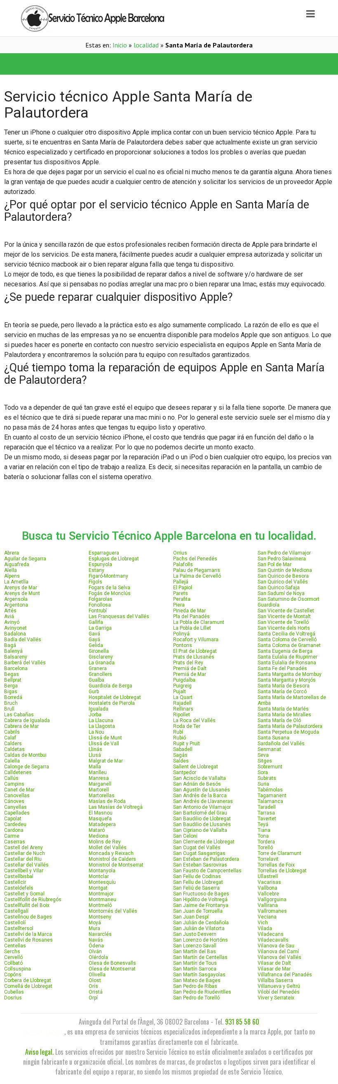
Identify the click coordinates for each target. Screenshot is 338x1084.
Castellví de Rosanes (28, 940)
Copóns (12, 975)
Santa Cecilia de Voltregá (286, 634)
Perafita (181, 599)
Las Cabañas (19, 715)
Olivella (97, 975)
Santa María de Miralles (284, 715)
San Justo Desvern (194, 934)
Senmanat (269, 749)
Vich (263, 923)
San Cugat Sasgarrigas (199, 853)
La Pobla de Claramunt (198, 622)
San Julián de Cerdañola (201, 923)
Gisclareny (101, 657)
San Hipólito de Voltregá (200, 899)
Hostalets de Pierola (112, 703)
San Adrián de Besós (197, 784)
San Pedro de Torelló (196, 998)
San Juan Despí (191, 917)
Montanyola (102, 871)
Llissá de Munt (105, 738)
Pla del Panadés (191, 616)
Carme (11, 836)
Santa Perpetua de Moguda (288, 732)
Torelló (265, 847)
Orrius (180, 553)
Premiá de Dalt (190, 668)
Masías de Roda (107, 801)
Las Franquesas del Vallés (119, 616)
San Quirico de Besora (283, 576)
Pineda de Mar (189, 611)
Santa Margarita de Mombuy (290, 674)
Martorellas (102, 795)
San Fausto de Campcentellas (207, 871)
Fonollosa (100, 605)
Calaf (10, 738)
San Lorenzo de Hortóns (200, 940)
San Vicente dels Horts (284, 628)
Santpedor (184, 772)
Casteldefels (18, 888)
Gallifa (96, 622)
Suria (263, 784)
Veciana (267, 917)
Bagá (10, 645)
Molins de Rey (105, 842)
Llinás (95, 749)
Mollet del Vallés (108, 847)
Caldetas (14, 749)
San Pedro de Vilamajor (284, 553)
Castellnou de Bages (28, 917)
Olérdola (98, 957)
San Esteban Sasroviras (200, 865)
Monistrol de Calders (112, 859)
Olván (95, 951)
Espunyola (100, 564)
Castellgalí (16, 911)
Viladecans (271, 934)
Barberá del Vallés (25, 663)
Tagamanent (272, 795)
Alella (10, 570)
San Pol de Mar (274, 564)
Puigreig (182, 686)
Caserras (14, 842)
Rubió (179, 738)
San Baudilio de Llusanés (202, 824)
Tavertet (267, 819)
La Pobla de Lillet (192, 628)
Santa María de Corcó (282, 691)
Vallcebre (268, 894)
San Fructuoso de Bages (201, 894)
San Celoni (185, 836)
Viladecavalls (273, 940)
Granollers (100, 674)
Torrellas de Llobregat (282, 871)
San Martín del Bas (194, 951)
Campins (14, 784)
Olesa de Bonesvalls (112, 963)
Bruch (11, 703)
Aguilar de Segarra (25, 559)
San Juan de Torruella (198, 911)
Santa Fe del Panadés (282, 668)
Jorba (95, 715)
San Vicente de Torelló (283, 622)
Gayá (94, 639)
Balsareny (15, 657)
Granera (98, 668)
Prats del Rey (188, 663)
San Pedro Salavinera (282, 559)
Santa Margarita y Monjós (287, 680)
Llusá (95, 755)
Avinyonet (15, 628)
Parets (180, 593)
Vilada (265, 928)
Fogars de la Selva (109, 587)
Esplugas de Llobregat (114, 559)
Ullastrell (268, 876)
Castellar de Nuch (24, 853)
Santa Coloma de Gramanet (289, 645)
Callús (11, 778)
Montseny (100, 917)
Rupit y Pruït (186, 743)
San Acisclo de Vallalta (199, 778)
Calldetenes (18, 772)
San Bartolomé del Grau (200, 813)
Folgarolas (101, 599)
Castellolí (15, 923)
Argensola (16, 599)
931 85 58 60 (242, 1022)
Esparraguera (104, 553)
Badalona (15, 634)
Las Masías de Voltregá (116, 807)
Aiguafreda (16, 564)
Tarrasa (266, 813)
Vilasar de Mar (274, 969)
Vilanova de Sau (276, 946)
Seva (263, 755)
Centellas (15, 946)
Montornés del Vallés (113, 911)
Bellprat (12, 680)
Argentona (16, 605)
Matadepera (102, 824)
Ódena (96, 946)
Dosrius (13, 998)
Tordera (266, 842)
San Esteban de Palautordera (206, 859)
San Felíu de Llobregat (198, 882)
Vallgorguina (272, 899)
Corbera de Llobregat (27, 980)
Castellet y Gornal (24, 894)
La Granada (102, 663)
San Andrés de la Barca (200, 795)
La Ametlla (16, 582)
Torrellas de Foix (276, 865)
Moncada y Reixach (111, 853)
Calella (12, 761)
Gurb (94, 691)
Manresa (99, 778)
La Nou (96, 732)
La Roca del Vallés (194, 720)
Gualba (96, 680)
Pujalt (179, 691)
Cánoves (14, 801)
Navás (96, 940)
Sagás (180, 755)
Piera (179, 605)
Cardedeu (15, 824)
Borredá (13, 697)
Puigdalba (184, 680)
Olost (95, 980)
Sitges (265, 761)
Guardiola (268, 605)
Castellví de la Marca (28, 934)
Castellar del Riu (23, 859)
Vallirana (268, 905)
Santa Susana (273, 738)
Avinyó (11, 622)
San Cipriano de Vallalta (200, 830)
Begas (11, 674)
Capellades (17, 813)
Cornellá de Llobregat (28, 986)
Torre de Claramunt (279, 853)
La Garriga (100, 628)
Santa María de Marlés (283, 709)
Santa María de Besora (284, 686)
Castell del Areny (23, 847)
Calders (13, 743)
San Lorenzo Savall (194, 946)
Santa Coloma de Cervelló (287, 639)
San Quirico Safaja (279, 587)
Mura (94, 928)
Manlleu (98, 772)
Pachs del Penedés (195, 559)
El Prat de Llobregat (195, 651)
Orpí (93, 998)
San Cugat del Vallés (197, 847)
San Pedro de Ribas (195, 986)
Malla (95, 767)
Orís (93, 986)
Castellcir (15, 882)
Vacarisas (269, 882)
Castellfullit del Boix (26, 905)
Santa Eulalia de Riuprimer (287, 657)
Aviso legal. (39, 1052)
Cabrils (12, 732)
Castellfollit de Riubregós (32, 899)
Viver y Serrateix (276, 998)
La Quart (182, 697)
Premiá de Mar (189, 674)
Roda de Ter (186, 726)
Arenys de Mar (20, 587)
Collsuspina (17, 969)
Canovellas (17, 795)
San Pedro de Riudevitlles (202, 992)
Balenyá (13, 651)
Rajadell (182, 703)
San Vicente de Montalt (284, 616)
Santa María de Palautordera (290, 726)
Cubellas (14, 992)
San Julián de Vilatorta (199, 928)
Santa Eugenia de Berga (285, 651)
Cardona (13, 830)
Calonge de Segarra (26, 767)
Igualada (98, 709)
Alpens (12, 576)
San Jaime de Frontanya (200, 905)
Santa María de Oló (279, 720)
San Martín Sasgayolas (199, 975)
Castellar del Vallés (26, 865)
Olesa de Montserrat (112, 969)
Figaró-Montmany (108, 576)
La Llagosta (102, 726)
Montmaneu (102, 899)
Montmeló (100, 905)
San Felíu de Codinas (197, 876)
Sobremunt (270, 767)
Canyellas (15, 807)
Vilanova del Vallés (279, 957)
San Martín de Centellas (200, 957)
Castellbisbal (18, 876)
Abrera (11, 553)
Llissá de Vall (104, 743)
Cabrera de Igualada (27, 720)
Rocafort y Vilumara (195, 639)
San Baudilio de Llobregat (202, 819)
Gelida (96, 645)
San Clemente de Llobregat (204, 842)
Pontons (182, 645)
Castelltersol (18, 928)
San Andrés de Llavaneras (203, 801)
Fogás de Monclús (110, 593)
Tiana (264, 830)
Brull (9, 709)
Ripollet (181, 715)
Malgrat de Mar (106, 761)
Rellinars (183, 709)
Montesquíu (102, 882)
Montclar (99, 876)
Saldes (181, 761)
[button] (84, 64)
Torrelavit (268, 859)
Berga (11, 686)
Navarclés (100, 934)
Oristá (96, 992)
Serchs (12, 951)
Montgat (98, 888)
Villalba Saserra (275, 980)
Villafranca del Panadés (285, 975)
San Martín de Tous (195, 963)
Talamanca (270, 801)
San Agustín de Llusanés (201, 790)
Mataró (97, 830)
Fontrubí (98, 611)
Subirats (267, 778)
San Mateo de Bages (197, 980)
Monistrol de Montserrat (116, 865)
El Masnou (101, 813)
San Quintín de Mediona (285, 570)
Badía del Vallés (22, 639)
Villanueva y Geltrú (279, 986)
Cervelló (13, 957)
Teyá (263, 824)
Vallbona (267, 888)
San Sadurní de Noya (281, 593)
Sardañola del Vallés (281, 743)
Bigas (10, 691)
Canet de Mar (19, 790)
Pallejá (180, 582)
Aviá (9, 616)
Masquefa (100, 819)
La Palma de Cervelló (197, 576)
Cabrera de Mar (21, 726)
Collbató (13, 963)
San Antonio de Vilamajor (202, 807)
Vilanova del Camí (278, 951)
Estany (96, 570)
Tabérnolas (270, 790)
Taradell (267, 807)
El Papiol (182, 587)
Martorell (99, 790)
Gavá (94, 634)
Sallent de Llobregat (195, 767)
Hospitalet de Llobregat (115, 697)
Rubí (178, 732)
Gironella (99, 651)
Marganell (100, 784)
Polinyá (181, 634)
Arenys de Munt (22, 593)
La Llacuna (101, 720)
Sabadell (182, 749)
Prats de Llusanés (193, 657)
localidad (146, 45)
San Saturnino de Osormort (288, 599)
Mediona (98, 836)
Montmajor (101, 894)
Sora (263, 772)
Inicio (120, 45)
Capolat (12, 819)
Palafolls (183, 564)
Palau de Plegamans (196, 570)
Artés (10, 611)
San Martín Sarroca (194, 969)
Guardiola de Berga (110, 686)
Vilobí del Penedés (279, 992)
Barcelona (16, 668)
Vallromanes (272, 911)
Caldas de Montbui (25, 755)
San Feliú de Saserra (196, 888)
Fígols (95, 582)
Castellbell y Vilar (23, 871)
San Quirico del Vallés (283, 582)
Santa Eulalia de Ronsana (287, 663)
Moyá (95, 923)
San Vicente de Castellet (286, 611)
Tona (263, 836)
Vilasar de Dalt (274, 963)
